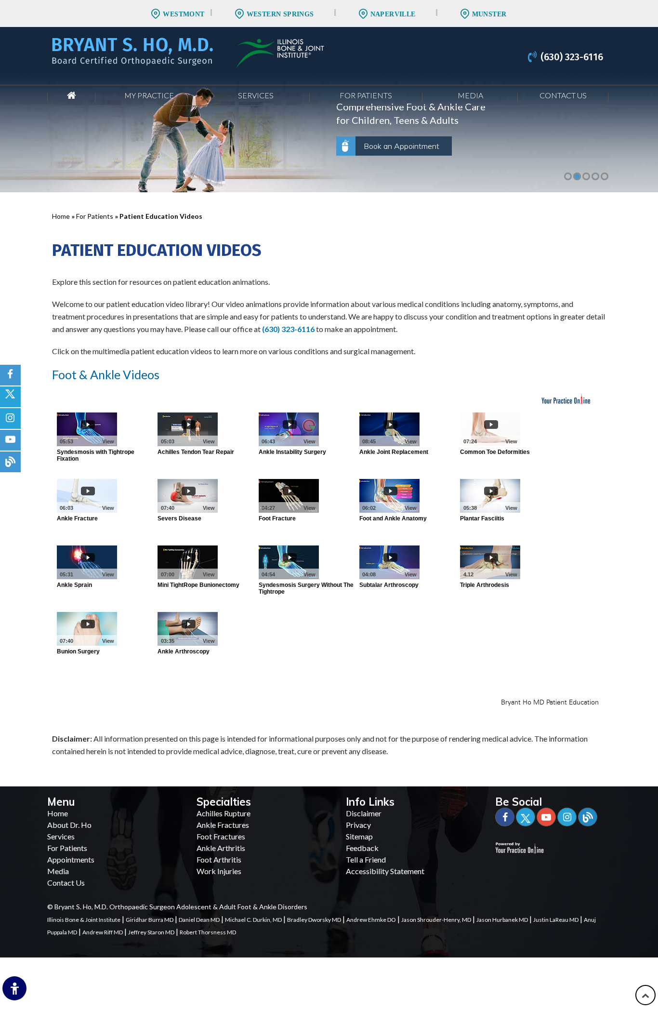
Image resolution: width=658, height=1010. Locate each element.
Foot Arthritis (219, 859)
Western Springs (280, 14)
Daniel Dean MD (199, 919)
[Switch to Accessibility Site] (14, 988)
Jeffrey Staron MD (151, 932)
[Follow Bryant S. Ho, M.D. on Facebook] (10, 375)
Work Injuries (219, 871)
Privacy (358, 824)
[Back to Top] (645, 995)
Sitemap (359, 836)
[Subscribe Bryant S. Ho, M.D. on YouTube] (10, 440)
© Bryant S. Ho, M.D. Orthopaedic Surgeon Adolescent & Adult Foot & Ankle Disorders (177, 907)
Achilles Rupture (223, 813)
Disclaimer (364, 813)
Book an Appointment (401, 146)
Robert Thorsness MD (208, 932)
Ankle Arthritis (221, 847)
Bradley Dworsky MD (314, 919)
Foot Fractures (221, 836)
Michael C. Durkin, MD (253, 919)
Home (71, 95)
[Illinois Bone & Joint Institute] (280, 51)
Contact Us (563, 95)
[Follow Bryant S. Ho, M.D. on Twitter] (10, 396)
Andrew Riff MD (102, 932)
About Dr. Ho (69, 824)
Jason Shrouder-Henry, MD (436, 919)
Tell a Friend (366, 859)
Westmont (183, 14)
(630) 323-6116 (571, 57)
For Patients (366, 95)
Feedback (362, 847)
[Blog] (588, 817)
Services (256, 95)
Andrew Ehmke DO (371, 919)
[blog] (10, 462)
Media (470, 95)
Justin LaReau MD (556, 919)
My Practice (149, 95)
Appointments (70, 859)
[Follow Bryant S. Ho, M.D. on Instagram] (10, 418)
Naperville (393, 14)
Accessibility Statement (385, 871)
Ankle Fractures (223, 824)
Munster (489, 14)
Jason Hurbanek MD (502, 919)
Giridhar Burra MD (149, 919)
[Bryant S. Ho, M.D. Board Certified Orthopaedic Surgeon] (132, 50)
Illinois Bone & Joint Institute (83, 919)
